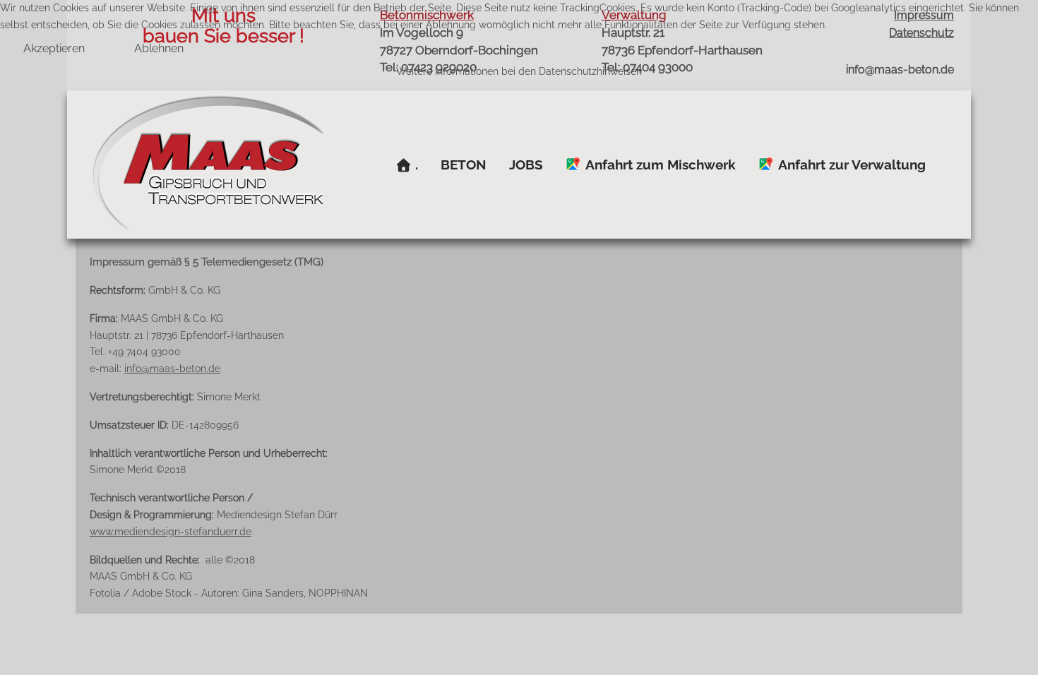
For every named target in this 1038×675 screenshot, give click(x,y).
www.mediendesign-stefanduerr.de (170, 531)
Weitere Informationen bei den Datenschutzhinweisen (519, 71)
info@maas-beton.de (172, 368)
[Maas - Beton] (207, 164)
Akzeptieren (54, 48)
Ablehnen (159, 48)
